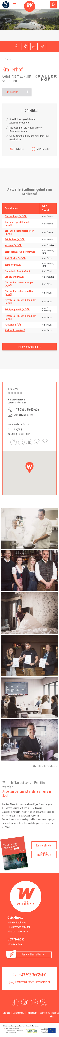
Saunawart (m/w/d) (14, 277)
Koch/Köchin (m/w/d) (15, 258)
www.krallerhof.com (18, 424)
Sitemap (6, 1013)
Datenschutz (18, 1013)
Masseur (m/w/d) (13, 245)
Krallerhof (14, 92)
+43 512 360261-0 (32, 975)
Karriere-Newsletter (32, 954)
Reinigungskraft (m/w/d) (17, 309)
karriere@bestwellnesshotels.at (32, 982)
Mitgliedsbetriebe (17, 922)
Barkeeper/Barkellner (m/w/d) (20, 252)
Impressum (32, 1013)
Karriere (8, 59)
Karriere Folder (16, 944)
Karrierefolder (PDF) (44, 846)
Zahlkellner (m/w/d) (15, 239)
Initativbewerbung (28, 347)
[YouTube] (34, 1002)
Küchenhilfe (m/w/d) (15, 330)
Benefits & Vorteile (18, 931)
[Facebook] (15, 1002)
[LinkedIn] (43, 1002)
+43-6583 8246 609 (26, 409)
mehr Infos (43, 854)
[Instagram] (24, 1002)
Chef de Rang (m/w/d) (16, 216)
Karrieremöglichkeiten (19, 927)
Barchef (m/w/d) (13, 265)
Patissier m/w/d (13, 324)
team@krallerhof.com (24, 415)
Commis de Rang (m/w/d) (17, 271)
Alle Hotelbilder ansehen (44, 766)
